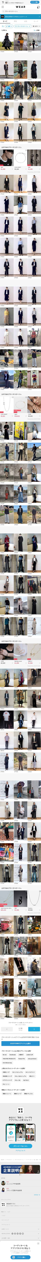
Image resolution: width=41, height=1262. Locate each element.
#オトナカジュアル (17, 1072)
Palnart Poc (21, 1058)
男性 (15, 21)
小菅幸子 (21, 1054)
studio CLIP (29, 1054)
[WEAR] (20, 7)
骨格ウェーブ (17, 1093)
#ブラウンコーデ (7, 1080)
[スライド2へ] (21, 1174)
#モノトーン (6, 1084)
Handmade (13, 1054)
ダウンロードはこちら (20, 1146)
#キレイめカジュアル (20, 1076)
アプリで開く (34, 2)
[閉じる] (38, 1243)
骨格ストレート (7, 1093)
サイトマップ (5, 1220)
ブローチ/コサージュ (19, 1159)
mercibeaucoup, (7, 1062)
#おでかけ (26, 1080)
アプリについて (20, 1150)
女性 (25, 21)
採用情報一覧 (37, 1194)
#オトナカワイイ (30, 1072)
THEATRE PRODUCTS (9, 1058)
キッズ (36, 21)
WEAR (2, 1159)
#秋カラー (32, 1076)
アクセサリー (9, 1159)
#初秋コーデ (6, 1072)
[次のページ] (34, 1029)
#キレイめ (17, 1080)
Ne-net (5, 1054)
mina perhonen (32, 1058)
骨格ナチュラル (28, 1093)
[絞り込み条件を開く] (3, 26)
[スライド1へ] (19, 1174)
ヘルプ (3, 1215)
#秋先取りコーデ (7, 1076)
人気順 (37, 30)
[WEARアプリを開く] (38, 7)
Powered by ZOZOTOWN (34, 172)
